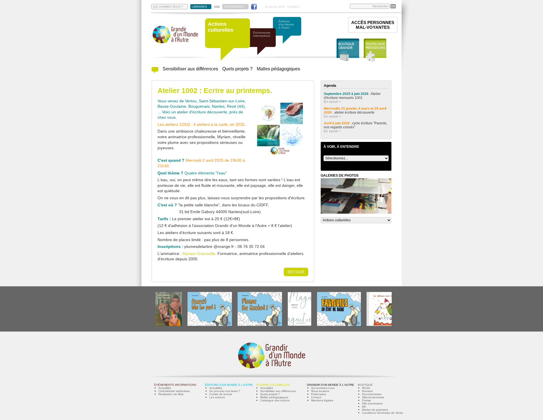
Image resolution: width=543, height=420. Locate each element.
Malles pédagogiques (278, 68)
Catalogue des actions (275, 400)
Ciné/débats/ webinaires (174, 391)
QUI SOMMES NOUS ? (168, 6)
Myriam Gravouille (199, 253)
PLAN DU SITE (275, 6)
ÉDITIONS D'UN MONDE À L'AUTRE (229, 384)
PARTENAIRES (234, 6)
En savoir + (332, 102)
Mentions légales (322, 400)
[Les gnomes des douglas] (169, 324)
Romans (367, 391)
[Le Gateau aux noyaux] (384, 324)
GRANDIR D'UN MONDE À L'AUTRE (330, 384)
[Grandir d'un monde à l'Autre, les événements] (264, 44)
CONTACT (293, 6)
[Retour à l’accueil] (175, 42)
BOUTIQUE (365, 384)
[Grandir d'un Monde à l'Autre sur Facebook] (254, 7)
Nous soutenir (320, 391)
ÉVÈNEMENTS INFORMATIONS (175, 384)
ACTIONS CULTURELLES (273, 384)
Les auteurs (217, 397)
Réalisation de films (171, 394)
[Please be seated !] (260, 324)
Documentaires (372, 394)
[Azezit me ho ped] (210, 324)
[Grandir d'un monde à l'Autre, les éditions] (290, 33)
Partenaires (318, 394)
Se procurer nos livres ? (224, 391)
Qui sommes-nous (323, 387)
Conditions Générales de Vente (382, 412)
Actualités (164, 387)
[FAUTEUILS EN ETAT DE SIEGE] (339, 324)
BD (364, 406)
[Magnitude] (299, 324)
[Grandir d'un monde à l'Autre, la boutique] (348, 50)
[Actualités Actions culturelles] (155, 71)
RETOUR (296, 272)
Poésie (366, 400)
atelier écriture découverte (354, 112)
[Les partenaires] (217, 7)
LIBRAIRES (199, 6)
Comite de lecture (220, 394)
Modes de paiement (375, 409)
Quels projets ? (237, 68)
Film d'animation (372, 403)
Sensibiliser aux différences (190, 68)
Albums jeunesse (373, 397)
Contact (316, 397)
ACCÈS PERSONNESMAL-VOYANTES (372, 25)
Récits (366, 387)
